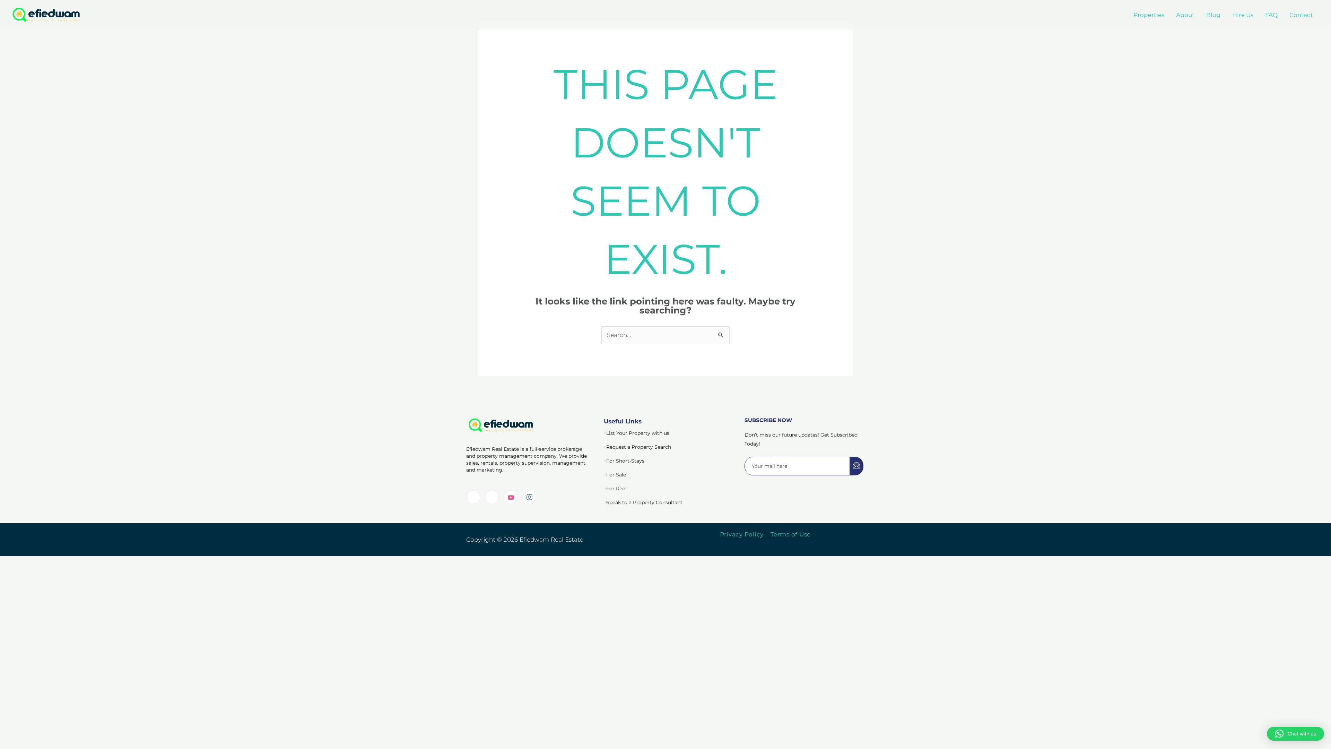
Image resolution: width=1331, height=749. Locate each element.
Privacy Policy (742, 534)
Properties (1148, 14)
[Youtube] (510, 497)
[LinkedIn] (473, 497)
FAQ (1271, 14)
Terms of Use (791, 534)
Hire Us (1242, 14)
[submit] (856, 466)
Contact (1301, 14)
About (1185, 14)
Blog (1213, 14)
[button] (1295, 734)
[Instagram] (529, 497)
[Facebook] (492, 497)
